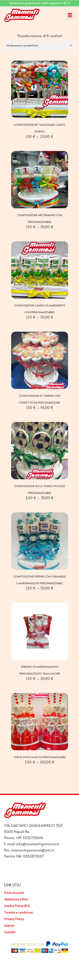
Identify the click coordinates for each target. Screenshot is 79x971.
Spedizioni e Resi (16, 899)
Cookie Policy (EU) (17, 906)
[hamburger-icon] (70, 15)
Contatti (9, 932)
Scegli (39, 113)
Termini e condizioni (18, 912)
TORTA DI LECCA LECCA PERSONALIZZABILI (39, 757)
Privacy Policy (14, 919)
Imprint (9, 925)
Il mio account (14, 892)
